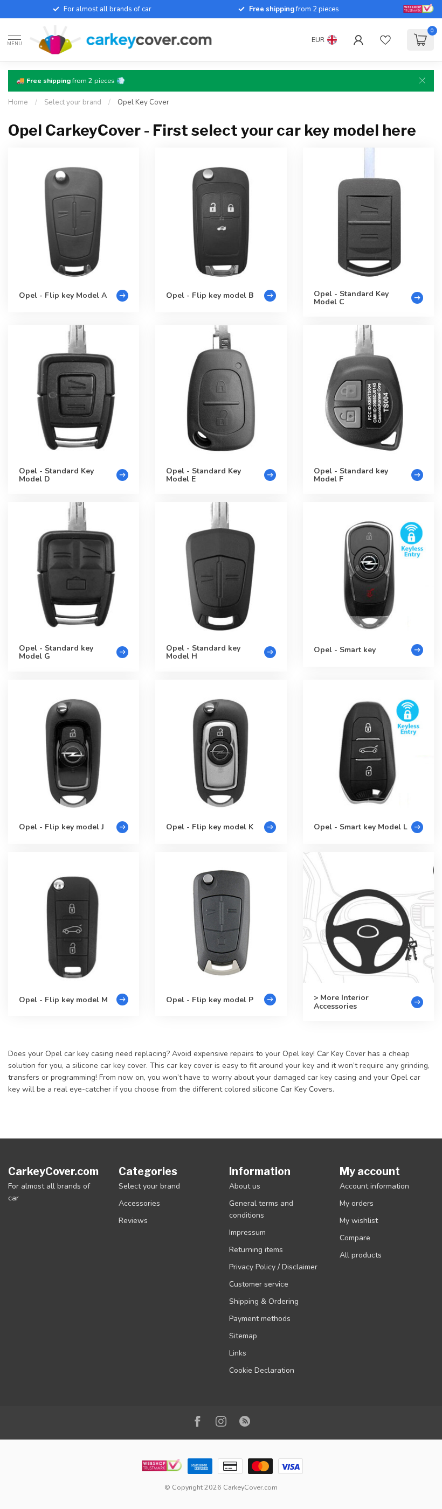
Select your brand (72, 102)
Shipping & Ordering (264, 1301)
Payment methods (260, 1319)
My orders (357, 1203)
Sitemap (243, 1336)
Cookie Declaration (261, 1370)
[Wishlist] (385, 40)
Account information (374, 1186)
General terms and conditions (261, 1209)
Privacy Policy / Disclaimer (273, 1267)
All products (361, 1255)
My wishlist (359, 1220)
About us (244, 1186)
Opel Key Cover (143, 102)
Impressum (247, 1232)
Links (237, 1353)
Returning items (256, 1250)
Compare (355, 1238)
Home (18, 102)
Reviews (133, 1220)
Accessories (139, 1203)
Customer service (258, 1284)
